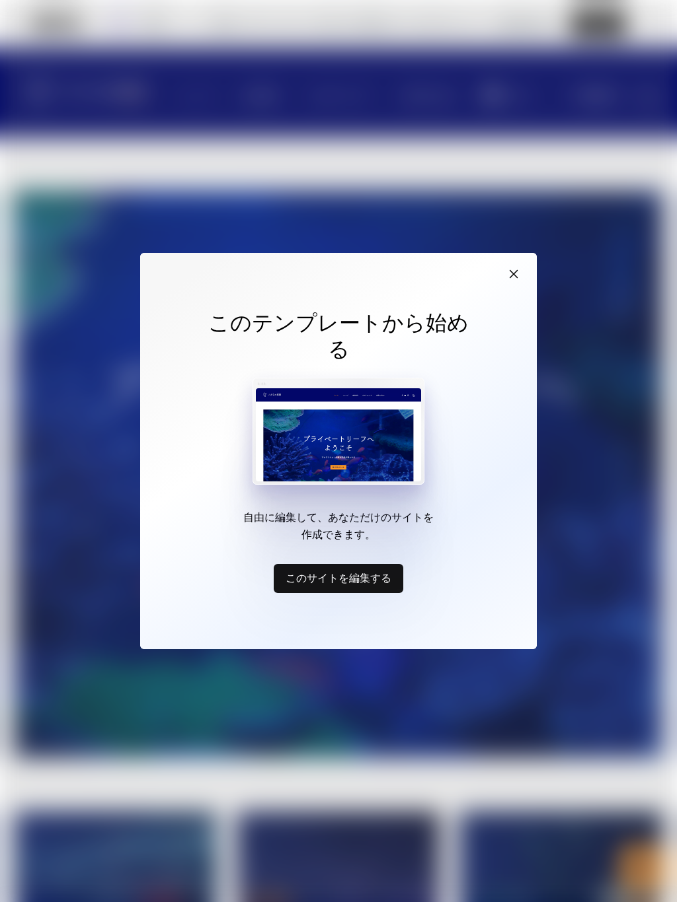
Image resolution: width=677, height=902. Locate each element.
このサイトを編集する (338, 577)
